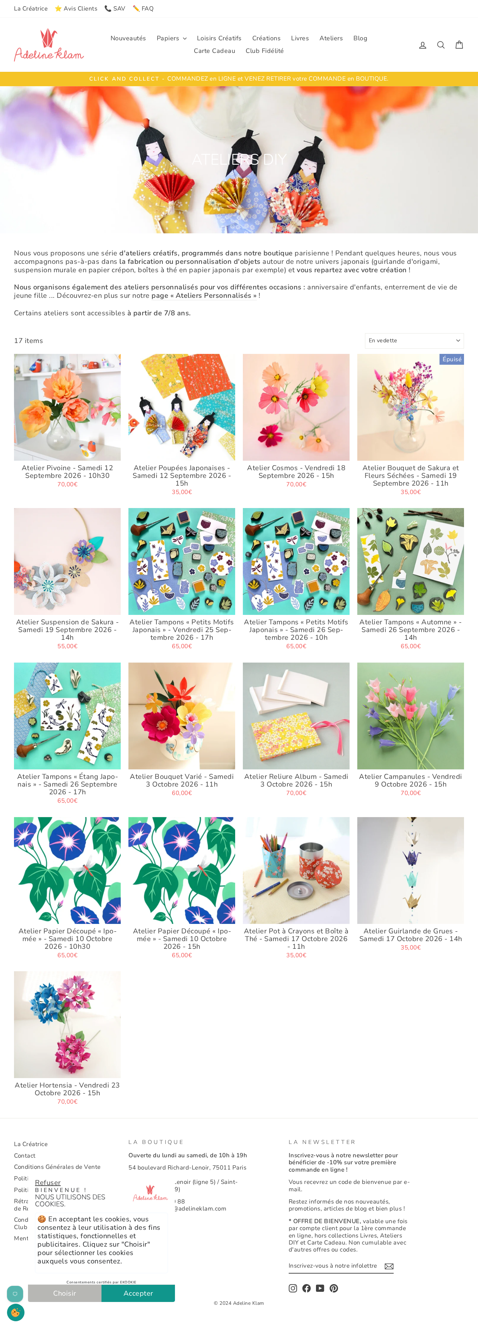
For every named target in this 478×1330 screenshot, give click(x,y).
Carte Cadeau (214, 51)
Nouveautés (128, 38)
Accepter (138, 1293)
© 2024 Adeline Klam (239, 1303)
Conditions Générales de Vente (57, 1167)
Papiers (169, 38)
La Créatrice (31, 9)
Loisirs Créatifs (219, 38)
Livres (300, 38)
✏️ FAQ (143, 9)
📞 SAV (115, 9)
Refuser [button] (48, 1182)
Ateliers (331, 38)
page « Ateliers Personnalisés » (204, 296)
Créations (266, 38)
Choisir (64, 1293)
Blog (360, 38)
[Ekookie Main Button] (15, 1312)
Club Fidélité (265, 51)
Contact (25, 1156)
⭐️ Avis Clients (76, 9)
